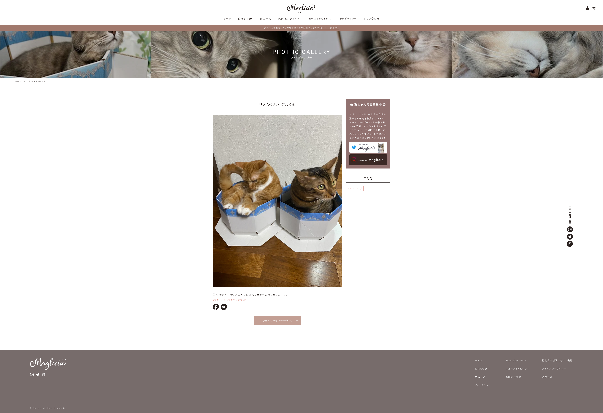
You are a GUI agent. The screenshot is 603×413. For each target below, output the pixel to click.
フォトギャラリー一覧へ (277, 320)
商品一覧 (480, 376)
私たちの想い (482, 368)
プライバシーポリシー (554, 368)
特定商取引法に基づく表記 (557, 360)
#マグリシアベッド (236, 299)
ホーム (18, 81)
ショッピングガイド (516, 360)
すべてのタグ (355, 188)
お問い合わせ (513, 376)
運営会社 (547, 376)
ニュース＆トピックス (517, 368)
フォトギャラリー (484, 384)
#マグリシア (219, 299)
